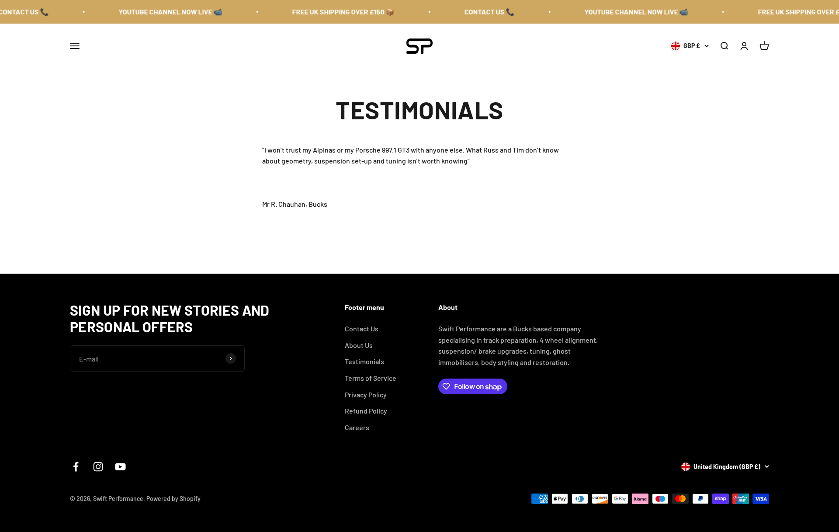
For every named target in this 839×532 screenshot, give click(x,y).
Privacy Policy (366, 394)
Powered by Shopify (173, 498)
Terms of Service (370, 378)
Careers (357, 427)
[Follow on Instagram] (98, 467)
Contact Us (361, 328)
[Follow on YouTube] (120, 467)
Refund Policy (366, 411)
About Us (359, 345)
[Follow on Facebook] (76, 467)
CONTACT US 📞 (480, 11)
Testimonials (364, 361)
